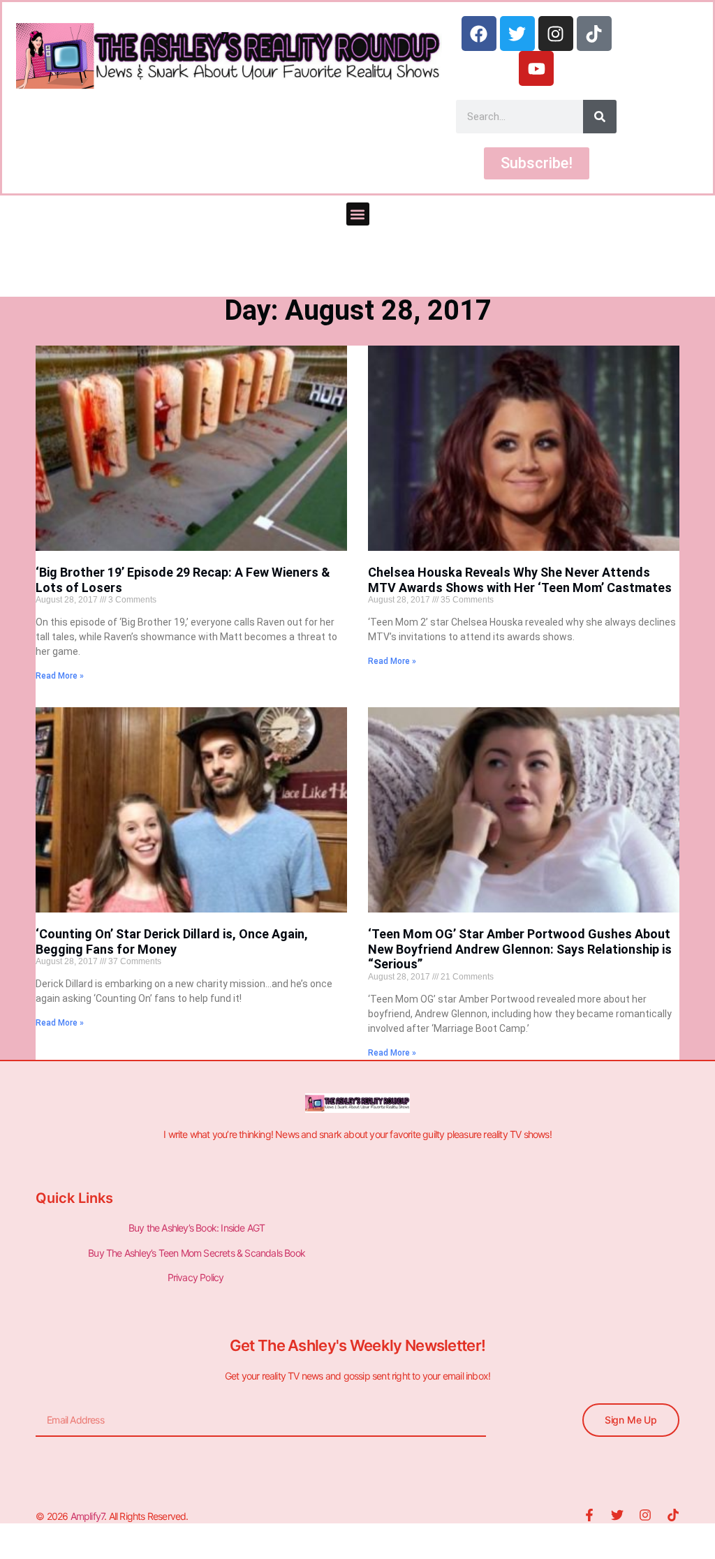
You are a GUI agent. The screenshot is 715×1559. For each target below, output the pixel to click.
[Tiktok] (594, 33)
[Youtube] (536, 68)
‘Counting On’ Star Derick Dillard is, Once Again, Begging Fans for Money (172, 941)
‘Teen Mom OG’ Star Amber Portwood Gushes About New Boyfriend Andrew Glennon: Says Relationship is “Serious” (520, 948)
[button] (357, 214)
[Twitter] (517, 33)
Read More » (60, 676)
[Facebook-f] (589, 1515)
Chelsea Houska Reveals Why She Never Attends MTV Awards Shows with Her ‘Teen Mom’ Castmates (520, 580)
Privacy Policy (197, 1277)
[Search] (600, 116)
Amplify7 (88, 1516)
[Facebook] (479, 33)
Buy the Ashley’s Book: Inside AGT (196, 1228)
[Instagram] (555, 33)
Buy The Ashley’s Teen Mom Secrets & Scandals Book (196, 1253)
